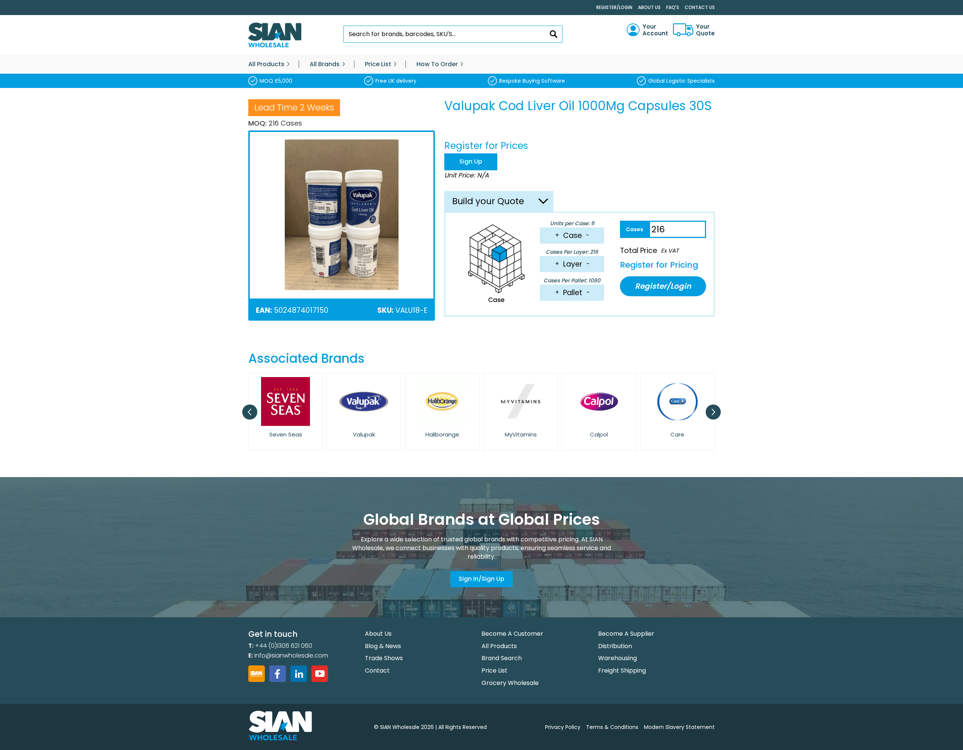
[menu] (481, 64)
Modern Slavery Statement (679, 727)
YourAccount (655, 30)
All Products (499, 646)
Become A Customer (512, 633)
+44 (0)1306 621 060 (283, 645)
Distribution (615, 646)
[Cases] (634, 229)
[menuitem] (266, 64)
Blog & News (383, 646)
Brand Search (502, 658)
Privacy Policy (562, 727)
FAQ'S (672, 7)
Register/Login (614, 7)
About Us (649, 7)
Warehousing (617, 658)
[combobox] (453, 34)
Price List (494, 670)
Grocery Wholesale (510, 683)
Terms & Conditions (612, 727)
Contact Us (700, 7)
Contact (377, 670)
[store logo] (274, 35)
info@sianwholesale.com (291, 655)
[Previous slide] (249, 412)
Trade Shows (384, 658)
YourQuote (705, 30)
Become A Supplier (626, 633)
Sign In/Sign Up (481, 578)
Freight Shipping (622, 670)
